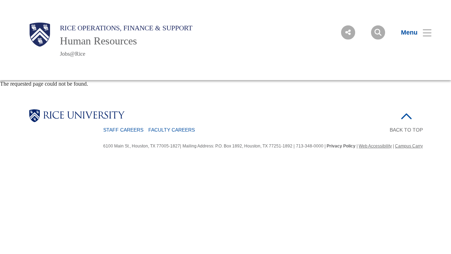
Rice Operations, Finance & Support (126, 28)
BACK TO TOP (406, 130)
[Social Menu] (348, 32)
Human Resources (98, 41)
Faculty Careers (171, 130)
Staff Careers (123, 130)
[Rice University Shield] (39, 34)
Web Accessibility (375, 146)
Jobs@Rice (72, 54)
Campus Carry (409, 146)
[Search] (378, 32)
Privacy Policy (341, 146)
